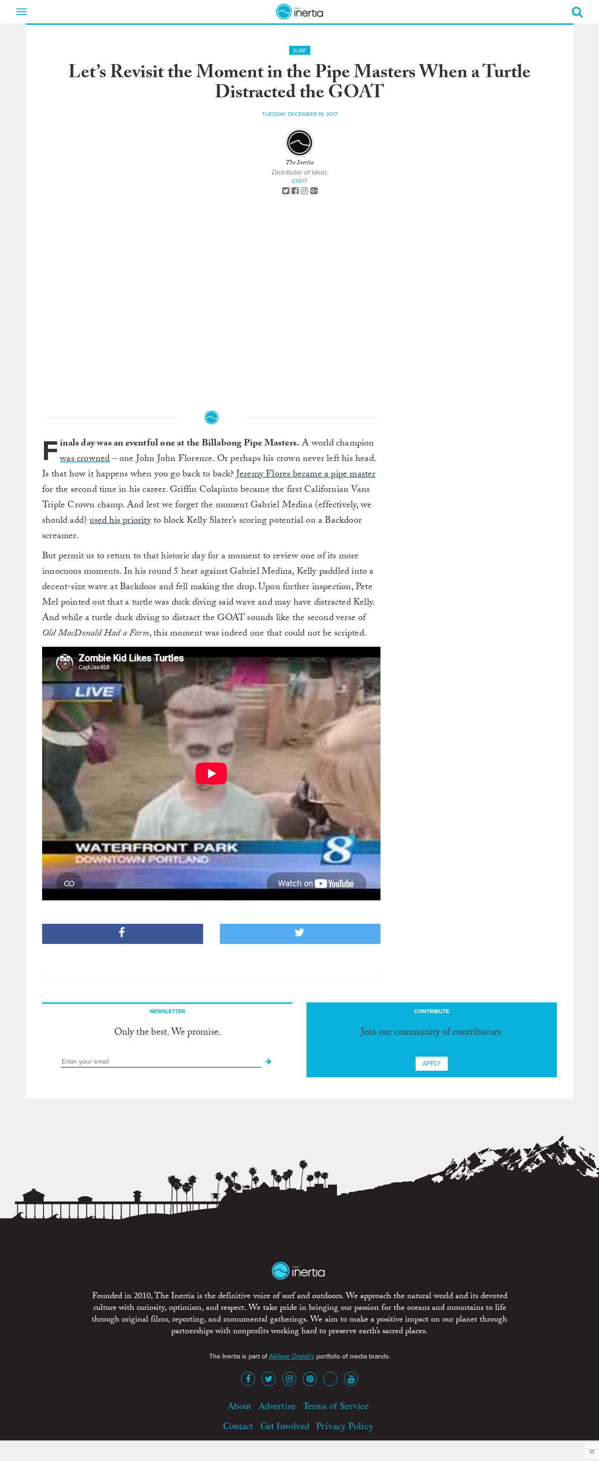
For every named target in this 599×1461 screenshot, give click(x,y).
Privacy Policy (344, 1425)
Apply (432, 1063)
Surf (300, 50)
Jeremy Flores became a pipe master (306, 475)
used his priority (120, 521)
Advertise (277, 1405)
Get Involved (285, 1425)
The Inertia (299, 163)
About (239, 1405)
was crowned (85, 460)
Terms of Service (336, 1405)
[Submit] (268, 1062)
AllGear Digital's (291, 1356)
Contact (238, 1425)
